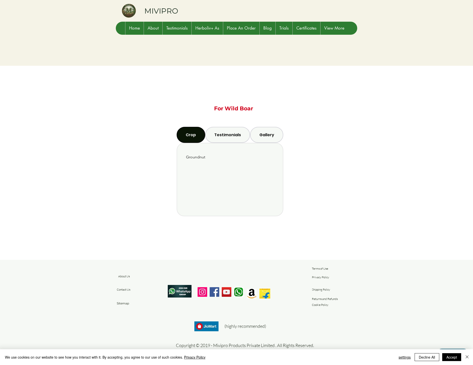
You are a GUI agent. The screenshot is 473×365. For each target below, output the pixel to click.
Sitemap (123, 303)
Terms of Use (320, 268)
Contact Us (123, 289)
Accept (451, 357)
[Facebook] (214, 292)
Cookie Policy (320, 305)
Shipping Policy (321, 289)
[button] (153, 28)
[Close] (467, 357)
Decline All (427, 357)
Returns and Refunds (325, 299)
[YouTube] (226, 292)
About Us (124, 276)
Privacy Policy (320, 277)
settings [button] (405, 357)
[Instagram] (202, 292)
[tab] (191, 135)
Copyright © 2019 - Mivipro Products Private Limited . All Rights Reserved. (245, 345)
